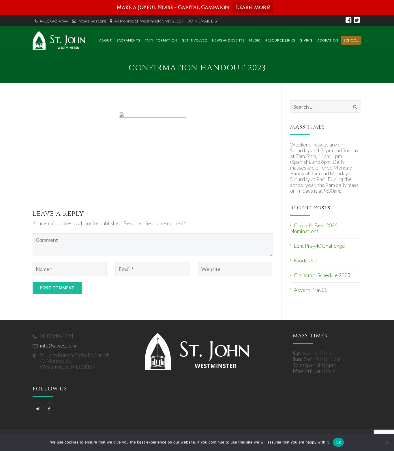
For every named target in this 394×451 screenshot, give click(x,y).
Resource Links (280, 40)
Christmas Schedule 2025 (322, 275)
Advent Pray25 (310, 290)
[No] (387, 442)
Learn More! (253, 7)
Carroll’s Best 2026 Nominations (313, 228)
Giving (306, 40)
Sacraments (128, 40)
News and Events (228, 40)
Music (255, 40)
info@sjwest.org (92, 20)
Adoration (327, 40)
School (351, 40)
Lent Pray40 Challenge (319, 246)
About (105, 40)
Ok (338, 442)
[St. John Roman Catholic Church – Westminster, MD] (59, 40)
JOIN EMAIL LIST (203, 20)
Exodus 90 (305, 260)
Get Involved (194, 40)
